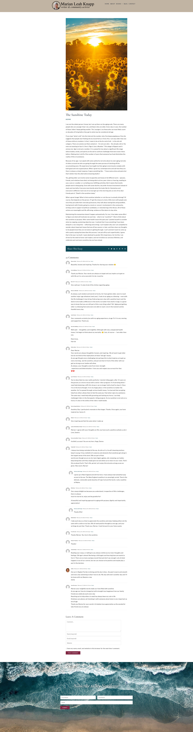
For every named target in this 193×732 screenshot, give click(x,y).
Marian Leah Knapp (78, 471)
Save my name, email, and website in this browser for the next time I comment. (93, 648)
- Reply (91, 261)
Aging (68, 119)
